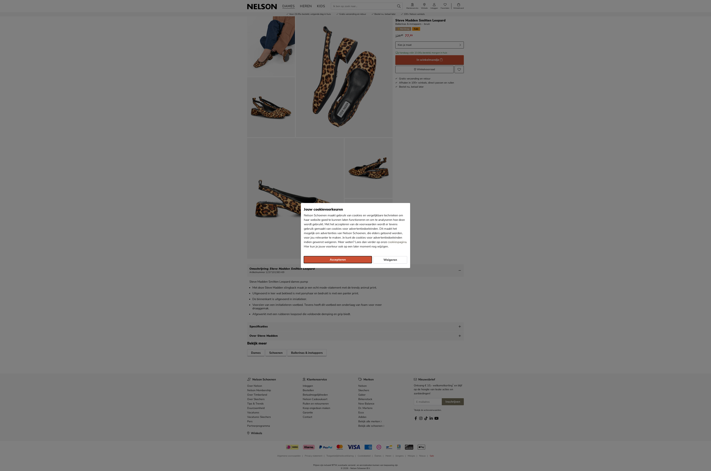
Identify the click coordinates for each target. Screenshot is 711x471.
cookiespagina (397, 242)
